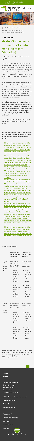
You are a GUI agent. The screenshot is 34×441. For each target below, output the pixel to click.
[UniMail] (25, 434)
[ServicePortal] (21, 434)
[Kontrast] (24, 8)
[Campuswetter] (13, 434)
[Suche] (8, 434)
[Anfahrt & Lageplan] (17, 434)
